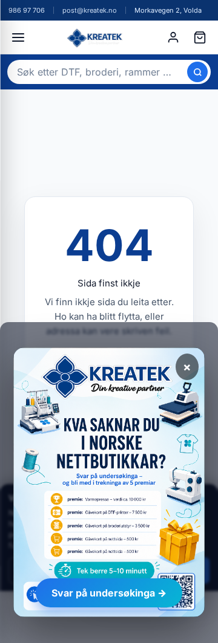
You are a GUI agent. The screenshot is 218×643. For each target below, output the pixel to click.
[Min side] (173, 37)
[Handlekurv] (200, 37)
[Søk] (197, 72)
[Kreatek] (95, 37)
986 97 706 (26, 10)
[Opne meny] (18, 37)
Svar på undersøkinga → (109, 593)
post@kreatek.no (89, 10)
